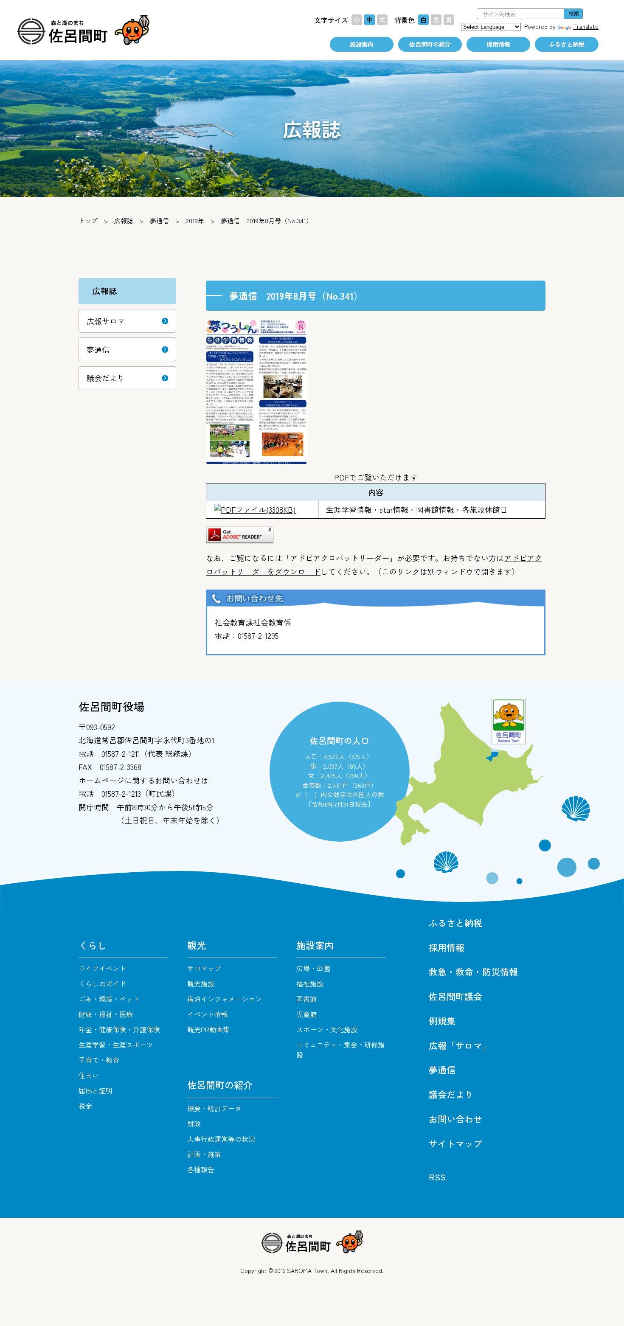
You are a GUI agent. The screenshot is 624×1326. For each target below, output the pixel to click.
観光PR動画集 (208, 1029)
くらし (93, 945)
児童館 (306, 1014)
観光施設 (200, 983)
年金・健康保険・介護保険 (119, 1029)
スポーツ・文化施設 (326, 1029)
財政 (194, 1123)
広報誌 (123, 220)
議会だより (106, 377)
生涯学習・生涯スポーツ (116, 1044)
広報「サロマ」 (460, 1045)
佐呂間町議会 (455, 996)
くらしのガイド (102, 983)
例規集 (442, 1020)
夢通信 (159, 220)
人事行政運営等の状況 (221, 1139)
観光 (196, 945)
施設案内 (362, 44)
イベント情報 (207, 1014)
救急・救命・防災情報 (473, 971)
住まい (89, 1075)
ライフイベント (102, 968)
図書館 (306, 999)
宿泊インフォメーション (224, 999)
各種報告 (200, 1169)
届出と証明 (95, 1090)
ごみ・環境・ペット (109, 999)
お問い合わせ (455, 1118)
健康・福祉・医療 (106, 1014)
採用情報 (498, 44)
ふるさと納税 (567, 44)
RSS (437, 1176)
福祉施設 (309, 983)
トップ (88, 220)
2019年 (195, 220)
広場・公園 (313, 968)
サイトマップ (455, 1143)
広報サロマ (106, 320)
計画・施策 (204, 1154)
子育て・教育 (99, 1060)
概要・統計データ (214, 1108)
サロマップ (204, 968)
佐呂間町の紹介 (430, 44)
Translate (586, 26)
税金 (85, 1106)
